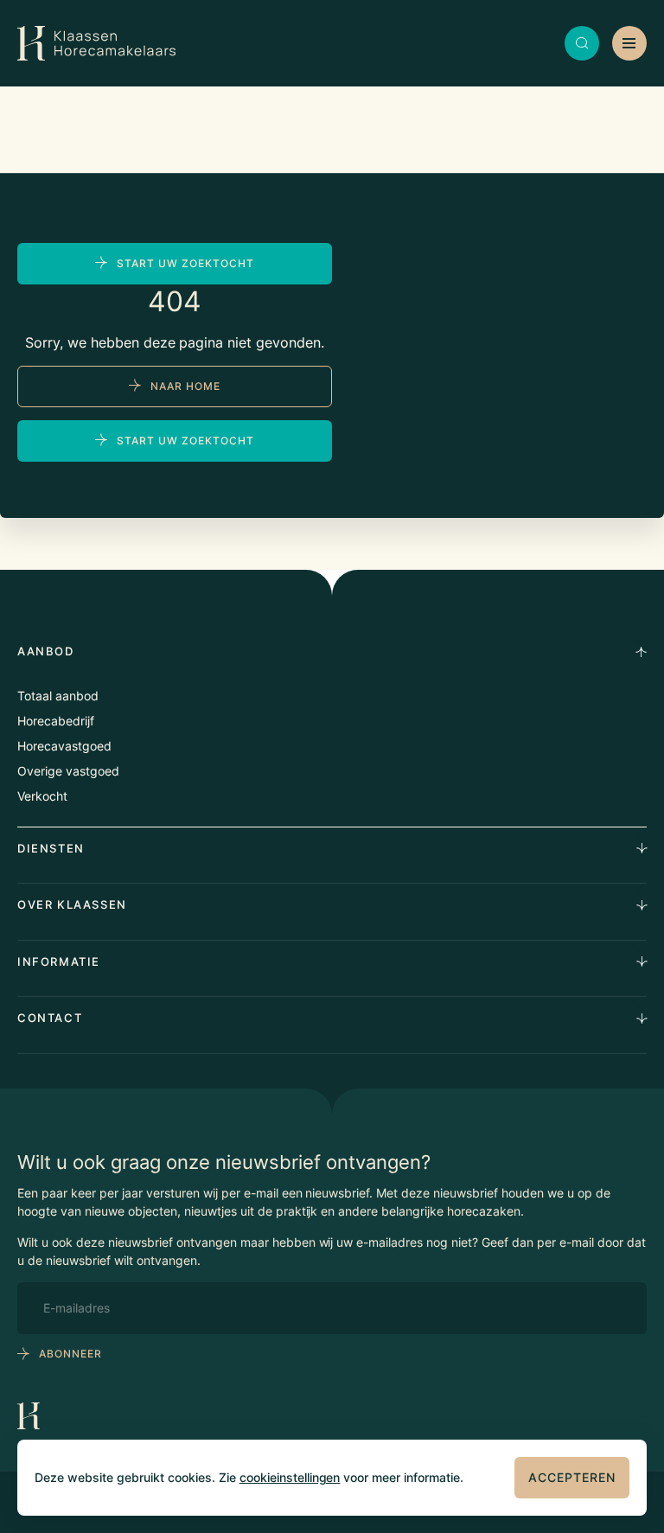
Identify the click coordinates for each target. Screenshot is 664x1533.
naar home (185, 386)
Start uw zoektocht (185, 263)
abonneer (70, 1353)
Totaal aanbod (58, 695)
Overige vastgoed (68, 770)
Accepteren (572, 1477)
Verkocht (42, 796)
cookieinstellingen (290, 1477)
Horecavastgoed (64, 745)
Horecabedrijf (55, 720)
